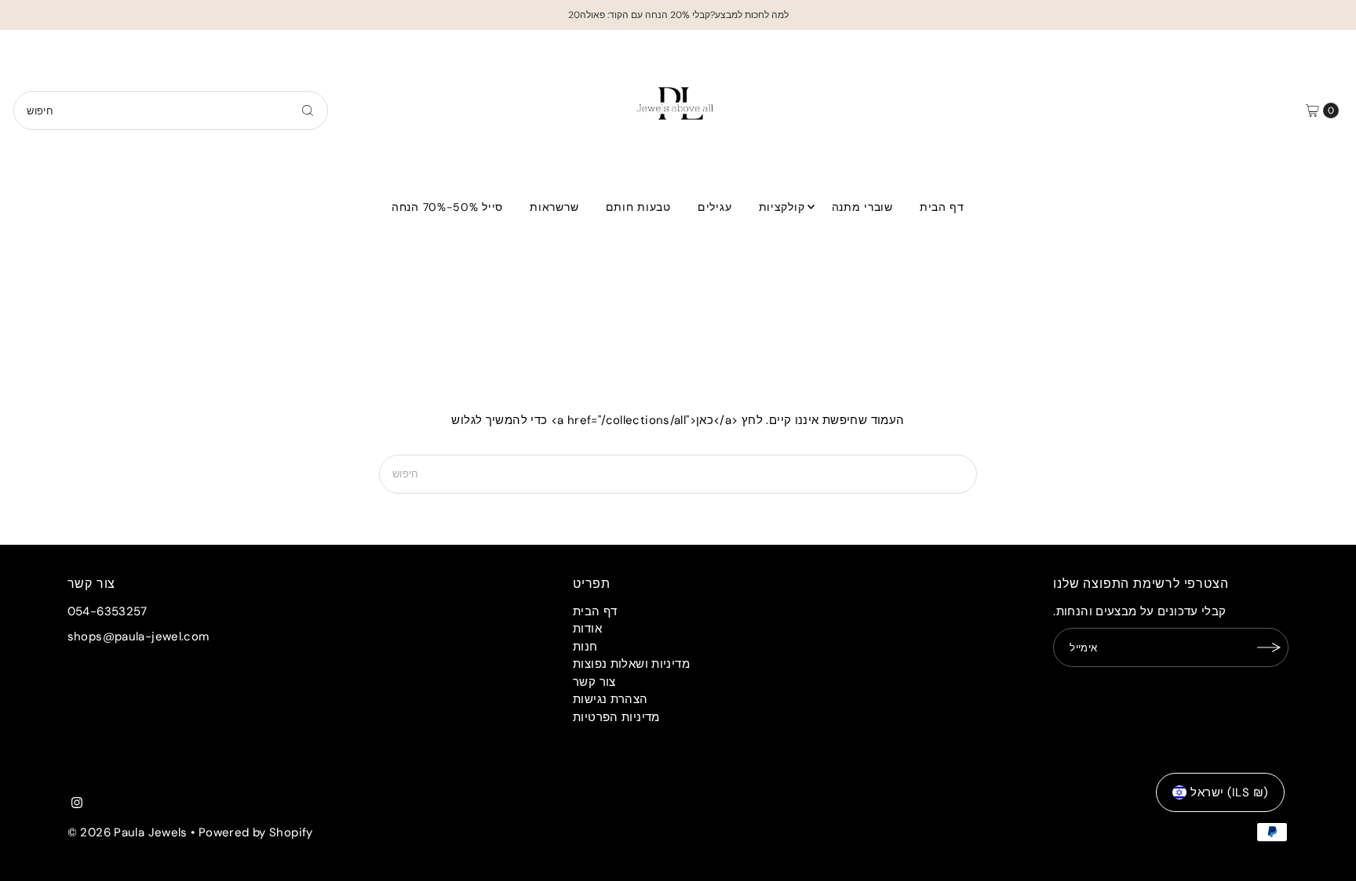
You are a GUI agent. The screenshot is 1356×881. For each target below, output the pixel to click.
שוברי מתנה (862, 207)
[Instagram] (76, 804)
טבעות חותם (638, 207)
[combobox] (170, 110)
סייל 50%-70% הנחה (447, 207)
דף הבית (942, 207)
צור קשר (594, 682)
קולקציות (782, 207)
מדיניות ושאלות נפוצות (631, 664)
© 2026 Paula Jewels (127, 832)
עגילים (714, 207)
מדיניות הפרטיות (616, 717)
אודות (587, 628)
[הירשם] (1269, 647)
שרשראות (554, 207)
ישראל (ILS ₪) (1229, 792)
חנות (585, 646)
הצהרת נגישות (610, 699)
